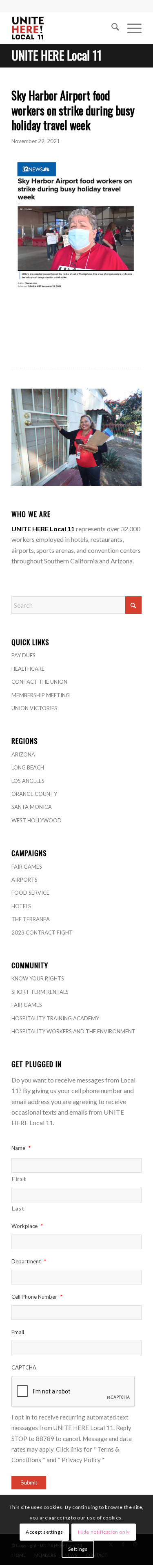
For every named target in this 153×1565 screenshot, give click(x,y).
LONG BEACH (27, 767)
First (19, 1178)
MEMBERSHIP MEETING (40, 695)
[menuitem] (111, 28)
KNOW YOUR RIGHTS (37, 978)
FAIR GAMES (26, 866)
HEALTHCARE (27, 668)
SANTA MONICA (31, 807)
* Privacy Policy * (81, 1459)
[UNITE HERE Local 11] (63, 28)
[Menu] (130, 28)
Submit (28, 1483)
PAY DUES (23, 655)
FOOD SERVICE (30, 892)
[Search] (111, 28)
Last (18, 1208)
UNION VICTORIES (34, 708)
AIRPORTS (24, 879)
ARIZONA (23, 754)
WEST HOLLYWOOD (36, 820)
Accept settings (44, 1532)
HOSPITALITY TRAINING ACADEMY (55, 1018)
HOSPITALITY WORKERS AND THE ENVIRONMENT (73, 1031)
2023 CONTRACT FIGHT (42, 932)
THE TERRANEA (30, 919)
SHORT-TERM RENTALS (40, 992)
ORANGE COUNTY (34, 794)
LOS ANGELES (27, 781)
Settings (78, 1549)
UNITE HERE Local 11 (56, 55)
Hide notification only (104, 1532)
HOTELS (21, 906)
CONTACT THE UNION (39, 681)
